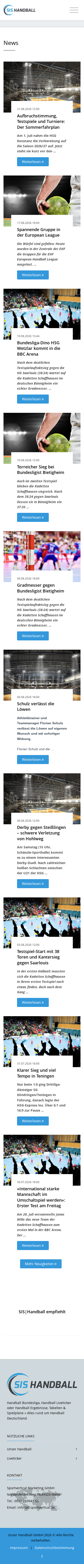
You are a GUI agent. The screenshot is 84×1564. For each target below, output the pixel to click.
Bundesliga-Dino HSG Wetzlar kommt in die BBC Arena (38, 348)
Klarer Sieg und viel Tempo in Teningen (36, 1073)
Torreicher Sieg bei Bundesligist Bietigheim (40, 469)
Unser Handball (19, 1449)
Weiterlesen (32, 161)
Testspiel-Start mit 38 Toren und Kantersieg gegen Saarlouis (38, 957)
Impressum (19, 1547)
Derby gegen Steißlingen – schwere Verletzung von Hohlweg (41, 832)
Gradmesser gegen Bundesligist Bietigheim (40, 588)
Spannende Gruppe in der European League (38, 232)
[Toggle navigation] (74, 10)
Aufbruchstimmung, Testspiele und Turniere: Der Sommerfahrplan (41, 121)
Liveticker (14, 1458)
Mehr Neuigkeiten (40, 1263)
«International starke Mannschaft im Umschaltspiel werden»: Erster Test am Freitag (41, 1197)
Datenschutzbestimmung (54, 1547)
